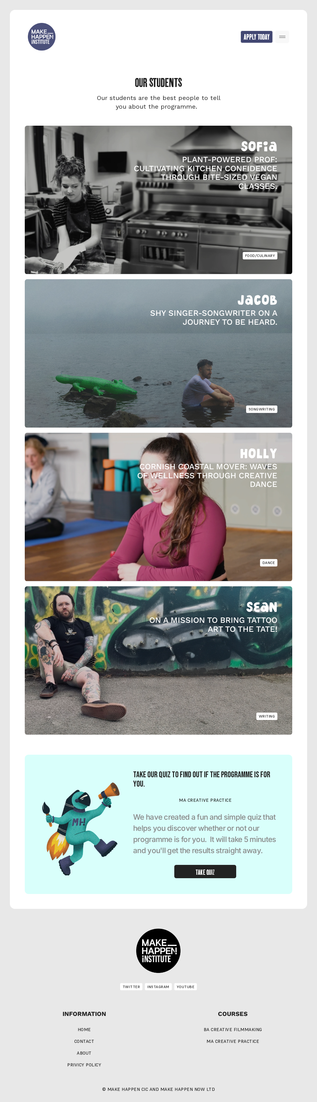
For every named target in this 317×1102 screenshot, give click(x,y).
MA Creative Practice (232, 1041)
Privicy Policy (84, 1065)
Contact (84, 1041)
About (84, 1053)
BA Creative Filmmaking (233, 1029)
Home (84, 1029)
